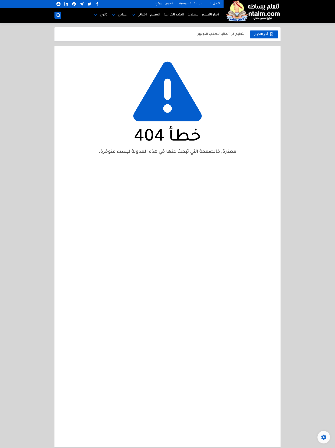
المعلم (155, 15)
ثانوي (104, 15)
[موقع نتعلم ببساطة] (252, 11)
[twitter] (89, 4)
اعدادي (122, 15)
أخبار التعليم (210, 15)
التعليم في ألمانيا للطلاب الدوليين (220, 34)
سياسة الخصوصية (191, 4)
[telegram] (81, 4)
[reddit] (58, 4)
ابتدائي (142, 15)
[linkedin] (66, 4)
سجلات (193, 15)
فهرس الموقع (164, 4)
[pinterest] (74, 4)
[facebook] (97, 4)
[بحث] (57, 15)
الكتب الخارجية (174, 15)
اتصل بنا (214, 4)
